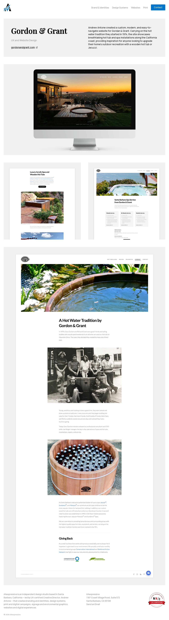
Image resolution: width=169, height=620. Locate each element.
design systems (57, 600)
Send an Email (93, 604)
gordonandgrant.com (23, 47)
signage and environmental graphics (50, 604)
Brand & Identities (100, 7)
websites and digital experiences (20, 607)
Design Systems (120, 7)
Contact (158, 7)
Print (145, 7)
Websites (135, 7)
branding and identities (37, 600)
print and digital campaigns (17, 604)
